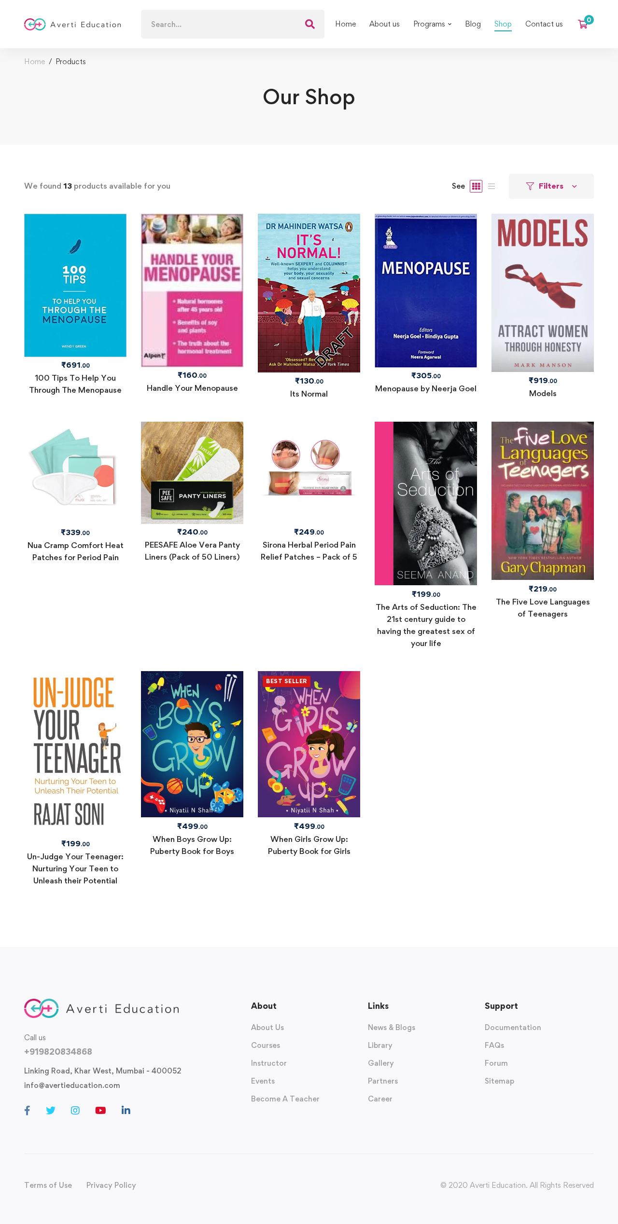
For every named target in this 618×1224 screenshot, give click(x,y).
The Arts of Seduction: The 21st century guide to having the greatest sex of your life (426, 625)
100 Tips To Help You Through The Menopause (75, 384)
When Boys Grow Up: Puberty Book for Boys (192, 845)
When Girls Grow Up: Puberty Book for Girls (309, 845)
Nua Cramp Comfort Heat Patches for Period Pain (76, 551)
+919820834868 (58, 1051)
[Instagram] (75, 1110)
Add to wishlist (75, 285)
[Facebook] (27, 1110)
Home (34, 61)
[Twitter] (51, 1110)
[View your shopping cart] (586, 24)
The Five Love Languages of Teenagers (543, 608)
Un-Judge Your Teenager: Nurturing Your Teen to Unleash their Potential (75, 868)
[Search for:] (232, 24)
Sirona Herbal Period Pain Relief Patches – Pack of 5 (309, 551)
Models (543, 393)
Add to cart (309, 263)
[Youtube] (100, 1110)
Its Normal (309, 394)
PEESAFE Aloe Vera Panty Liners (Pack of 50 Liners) (192, 551)
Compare (75, 315)
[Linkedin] (126, 1110)
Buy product (75, 255)
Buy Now (425, 261)
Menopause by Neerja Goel (426, 388)
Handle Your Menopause (192, 388)
